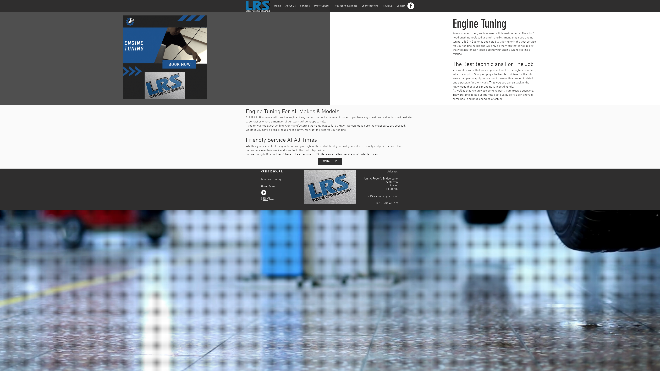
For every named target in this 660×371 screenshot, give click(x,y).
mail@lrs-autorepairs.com (382, 196)
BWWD (265, 200)
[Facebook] (263, 192)
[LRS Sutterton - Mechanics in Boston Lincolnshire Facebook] (410, 5)
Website (271, 200)
